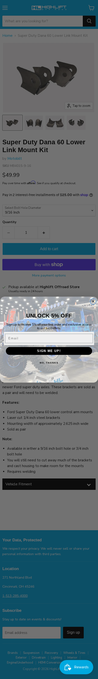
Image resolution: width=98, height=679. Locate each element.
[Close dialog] (93, 301)
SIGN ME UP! (49, 350)
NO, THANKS (49, 362)
